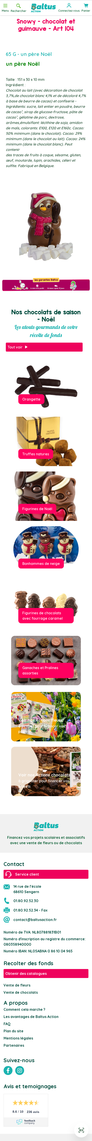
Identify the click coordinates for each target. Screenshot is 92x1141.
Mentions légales (18, 1038)
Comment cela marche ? (24, 1009)
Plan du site (13, 1031)
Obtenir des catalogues (26, 973)
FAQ (7, 1024)
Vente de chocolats (21, 992)
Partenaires (14, 1045)
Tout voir (15, 347)
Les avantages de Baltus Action (31, 1016)
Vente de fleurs (17, 985)
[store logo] (43, 7)
